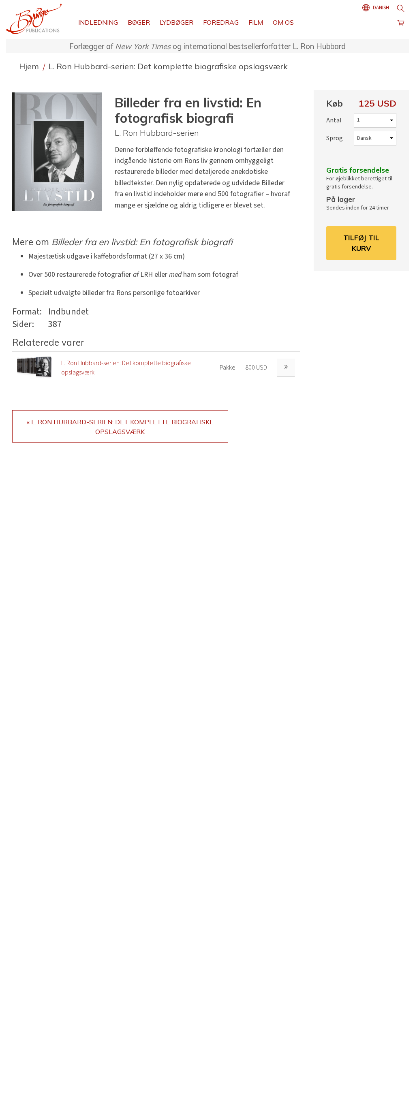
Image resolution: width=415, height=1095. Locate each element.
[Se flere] (286, 368)
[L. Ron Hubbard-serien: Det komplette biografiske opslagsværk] (34, 367)
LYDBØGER (176, 22)
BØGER (139, 22)
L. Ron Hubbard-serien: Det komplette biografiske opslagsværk (168, 66)
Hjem (30, 66)
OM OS (283, 22)
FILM (255, 22)
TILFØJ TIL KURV (361, 242)
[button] (60, 151)
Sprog (334, 138)
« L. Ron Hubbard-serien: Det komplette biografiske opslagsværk (120, 427)
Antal (334, 120)
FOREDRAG (221, 22)
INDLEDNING (98, 22)
